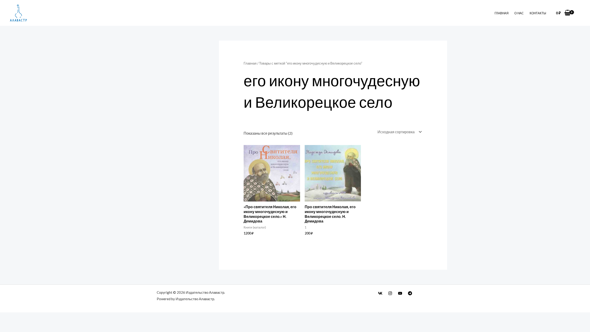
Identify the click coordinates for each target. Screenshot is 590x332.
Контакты (538, 13)
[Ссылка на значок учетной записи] (579, 13)
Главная (501, 13)
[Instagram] (390, 293)
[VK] (380, 293)
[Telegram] (410, 293)
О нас (519, 13)
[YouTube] (400, 293)
